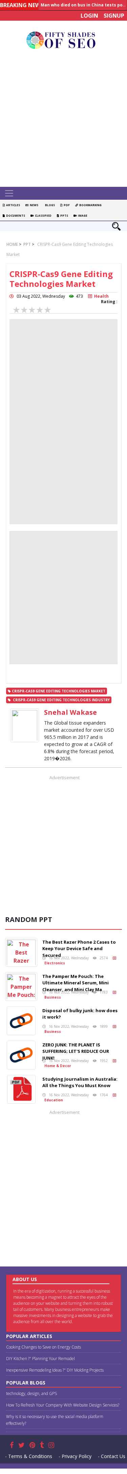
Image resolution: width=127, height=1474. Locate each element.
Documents (15, 215)
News (33, 205)
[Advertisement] (63, 119)
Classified (42, 215)
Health (100, 296)
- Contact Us (111, 1456)
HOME (12, 244)
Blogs (49, 205)
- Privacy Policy (75, 1456)
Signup (114, 15)
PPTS (63, 215)
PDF (66, 205)
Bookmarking (90, 205)
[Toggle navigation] (9, 193)
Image (82, 215)
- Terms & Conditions (28, 1456)
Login (89, 15)
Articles (12, 205)
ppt (26, 244)
